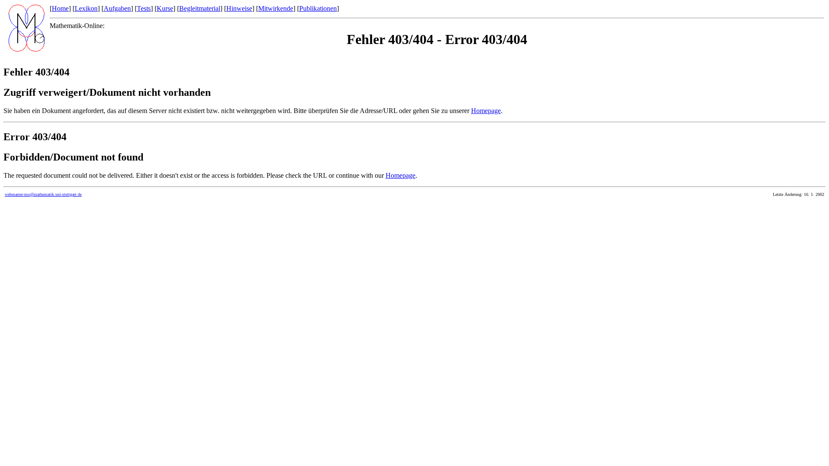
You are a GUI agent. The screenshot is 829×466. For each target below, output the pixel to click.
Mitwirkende (275, 8)
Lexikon (86, 8)
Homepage (486, 110)
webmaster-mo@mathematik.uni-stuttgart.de (43, 194)
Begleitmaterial (199, 8)
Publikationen (318, 8)
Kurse (165, 8)
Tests (144, 8)
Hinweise (239, 8)
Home (60, 8)
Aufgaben (117, 8)
